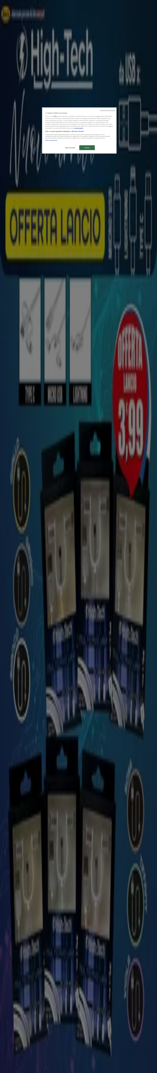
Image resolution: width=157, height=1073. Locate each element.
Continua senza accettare (107, 110)
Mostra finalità (70, 147)
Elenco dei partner (51, 140)
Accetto (87, 147)
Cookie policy (79, 128)
